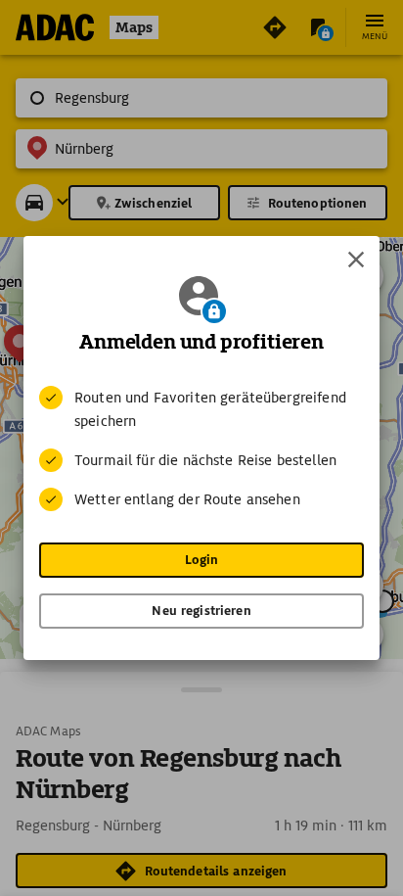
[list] (201, 448)
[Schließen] (356, 259)
